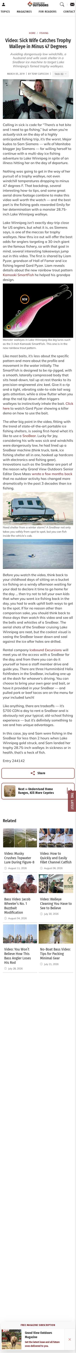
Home (32, 33)
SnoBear (29, 436)
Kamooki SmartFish (18, 275)
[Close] (70, 1339)
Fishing (43, 33)
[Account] (3, 4)
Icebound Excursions (46, 650)
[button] (5, 12)
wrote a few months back (52, 474)
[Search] (62, 4)
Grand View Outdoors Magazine (38, 1335)
